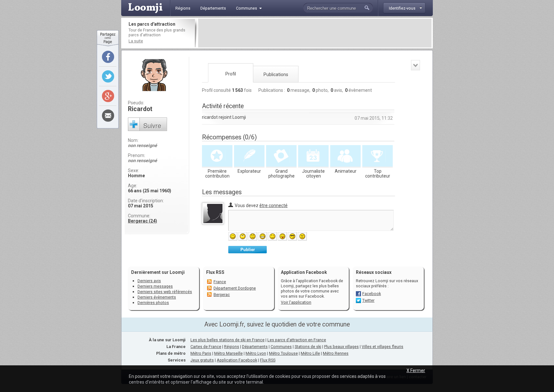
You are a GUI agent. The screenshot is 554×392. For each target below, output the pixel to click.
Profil (230, 73)
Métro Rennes (335, 353)
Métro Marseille (228, 353)
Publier (247, 249)
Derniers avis (149, 280)
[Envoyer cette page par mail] (108, 115)
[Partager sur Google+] (108, 96)
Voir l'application (296, 302)
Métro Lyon (256, 353)
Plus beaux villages (341, 346)
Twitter (368, 300)
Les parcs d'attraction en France (296, 339)
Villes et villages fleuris (382, 346)
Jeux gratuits (202, 360)
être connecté (273, 205)
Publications (276, 74)
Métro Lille (310, 353)
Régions (231, 346)
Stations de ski (308, 346)
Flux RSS (215, 272)
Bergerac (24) (142, 220)
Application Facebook (237, 360)
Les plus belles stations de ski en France (227, 339)
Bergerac (222, 294)
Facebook (371, 293)
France (220, 281)
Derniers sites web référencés (165, 291)
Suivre (152, 125)
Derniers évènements (157, 297)
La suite (136, 41)
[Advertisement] (315, 33)
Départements (255, 346)
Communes (281, 346)
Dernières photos (153, 302)
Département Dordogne (235, 288)
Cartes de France (205, 346)
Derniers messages (155, 286)
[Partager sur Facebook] (108, 57)
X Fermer (416, 370)
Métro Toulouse (283, 353)
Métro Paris (200, 353)
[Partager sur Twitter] (108, 76)
